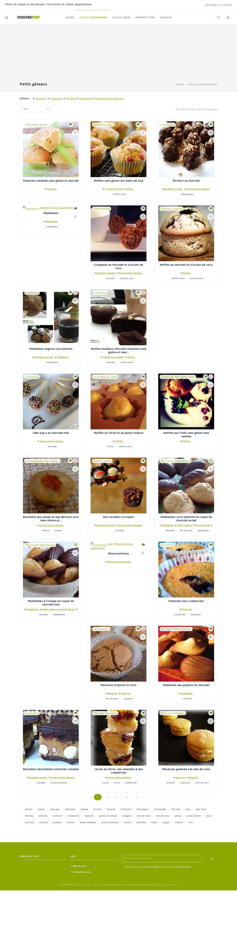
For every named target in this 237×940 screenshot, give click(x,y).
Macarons (112, 693)
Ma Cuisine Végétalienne (175, 460)
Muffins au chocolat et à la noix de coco (186, 264)
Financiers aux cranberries (186, 601)
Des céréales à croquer (118, 516)
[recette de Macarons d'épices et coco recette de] (118, 654)
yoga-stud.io (171, 884)
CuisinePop (32, 292)
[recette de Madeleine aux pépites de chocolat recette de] (186, 654)
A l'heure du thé (113, 189)
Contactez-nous (82, 871)
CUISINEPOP (68, 884)
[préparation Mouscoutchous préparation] (118, 546)
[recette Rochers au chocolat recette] (186, 149)
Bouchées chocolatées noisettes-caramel (51, 769)
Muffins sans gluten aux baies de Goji (118, 180)
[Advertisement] (118, 55)
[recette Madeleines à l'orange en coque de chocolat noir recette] (51, 569)
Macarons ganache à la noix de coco (186, 769)
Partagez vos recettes (220, 4)
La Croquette (101, 629)
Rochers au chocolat (186, 180)
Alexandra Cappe (103, 124)
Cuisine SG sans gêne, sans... (177, 376)
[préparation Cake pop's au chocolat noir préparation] (51, 401)
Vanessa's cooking (171, 208)
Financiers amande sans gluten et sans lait (51, 180)
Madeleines (50, 213)
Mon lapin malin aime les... (176, 629)
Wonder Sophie (102, 460)
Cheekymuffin (101, 208)
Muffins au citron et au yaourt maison (118, 432)
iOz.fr (158, 884)
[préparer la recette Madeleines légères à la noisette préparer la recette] (51, 317)
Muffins (129, 189)
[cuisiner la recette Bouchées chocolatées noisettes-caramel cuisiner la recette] (51, 738)
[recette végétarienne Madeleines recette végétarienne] (51, 207)
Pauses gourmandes (113, 357)
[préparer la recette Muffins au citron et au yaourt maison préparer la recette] (118, 401)
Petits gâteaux (185, 525)
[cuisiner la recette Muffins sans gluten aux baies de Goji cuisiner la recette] (118, 149)
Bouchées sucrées (173, 189)
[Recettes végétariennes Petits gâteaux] (26, 17)
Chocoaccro (167, 124)
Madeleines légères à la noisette (51, 348)
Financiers (51, 189)
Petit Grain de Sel (36, 124)
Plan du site (79, 865)
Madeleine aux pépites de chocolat (186, 685)
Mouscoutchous (118, 553)
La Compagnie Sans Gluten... (42, 460)
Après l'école (203, 525)
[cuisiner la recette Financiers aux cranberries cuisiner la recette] (186, 569)
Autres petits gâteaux (198, 189)
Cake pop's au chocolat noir (51, 432)
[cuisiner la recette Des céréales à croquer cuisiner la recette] (118, 485)
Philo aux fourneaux (105, 713)
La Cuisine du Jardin (105, 376)
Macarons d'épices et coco (118, 685)
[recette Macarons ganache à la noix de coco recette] (186, 738)
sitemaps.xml (47, 856)
